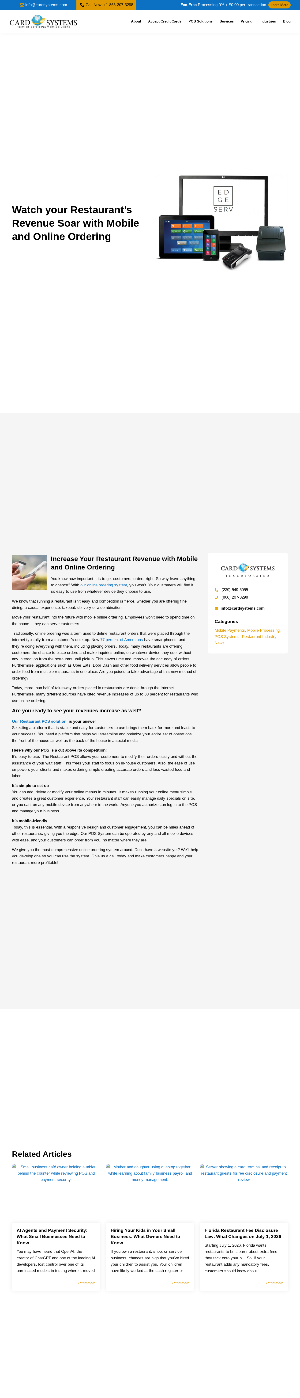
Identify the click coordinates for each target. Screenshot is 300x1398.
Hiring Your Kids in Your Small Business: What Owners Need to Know (145, 1236)
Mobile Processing (263, 630)
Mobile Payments (230, 630)
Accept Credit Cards (164, 21)
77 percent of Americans (121, 640)
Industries (267, 21)
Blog (287, 21)
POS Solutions (200, 21)
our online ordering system (103, 585)
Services (227, 21)
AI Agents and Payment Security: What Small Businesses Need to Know (52, 1236)
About (136, 21)
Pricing (246, 21)
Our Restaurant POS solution (40, 721)
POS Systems (227, 636)
